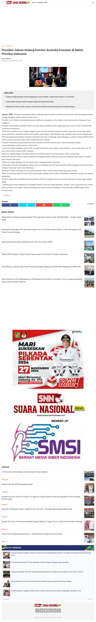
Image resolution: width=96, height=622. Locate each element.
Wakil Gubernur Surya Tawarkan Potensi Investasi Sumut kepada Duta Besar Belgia (41, 581)
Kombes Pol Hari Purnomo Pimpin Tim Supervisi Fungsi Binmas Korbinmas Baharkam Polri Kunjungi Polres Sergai (41, 498)
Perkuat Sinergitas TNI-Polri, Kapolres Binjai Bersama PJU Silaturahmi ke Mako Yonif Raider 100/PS (47, 572)
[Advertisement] (48, 26)
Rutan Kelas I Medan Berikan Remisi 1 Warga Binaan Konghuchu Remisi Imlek (32, 534)
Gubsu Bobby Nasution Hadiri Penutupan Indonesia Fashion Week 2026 (30, 102)
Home (4, 46)
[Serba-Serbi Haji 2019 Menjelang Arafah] (89, 488)
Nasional (10, 46)
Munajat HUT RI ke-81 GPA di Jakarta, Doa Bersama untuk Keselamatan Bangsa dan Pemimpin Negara (40, 107)
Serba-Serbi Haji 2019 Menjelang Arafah (17, 484)
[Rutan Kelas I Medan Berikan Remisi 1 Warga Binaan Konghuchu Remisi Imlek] (89, 538)
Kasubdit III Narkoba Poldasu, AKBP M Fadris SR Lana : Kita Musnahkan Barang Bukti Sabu (37, 509)
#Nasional (6, 195)
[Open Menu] (3, 2)
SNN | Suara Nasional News (54, 617)
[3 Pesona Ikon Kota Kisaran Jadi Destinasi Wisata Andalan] (89, 476)
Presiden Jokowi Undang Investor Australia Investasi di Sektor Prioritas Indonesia (42, 52)
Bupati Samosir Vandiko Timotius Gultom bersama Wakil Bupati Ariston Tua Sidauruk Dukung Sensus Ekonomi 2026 (51, 554)
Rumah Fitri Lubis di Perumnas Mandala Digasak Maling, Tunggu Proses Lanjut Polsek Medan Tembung (42, 521)
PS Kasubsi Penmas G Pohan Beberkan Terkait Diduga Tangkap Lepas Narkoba (40, 562)
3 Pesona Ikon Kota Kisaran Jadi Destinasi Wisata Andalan (25, 472)
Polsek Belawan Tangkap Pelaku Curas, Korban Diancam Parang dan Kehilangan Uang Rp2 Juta (46, 591)
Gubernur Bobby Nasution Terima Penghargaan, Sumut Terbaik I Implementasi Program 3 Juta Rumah (40, 97)
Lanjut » (90, 599)
